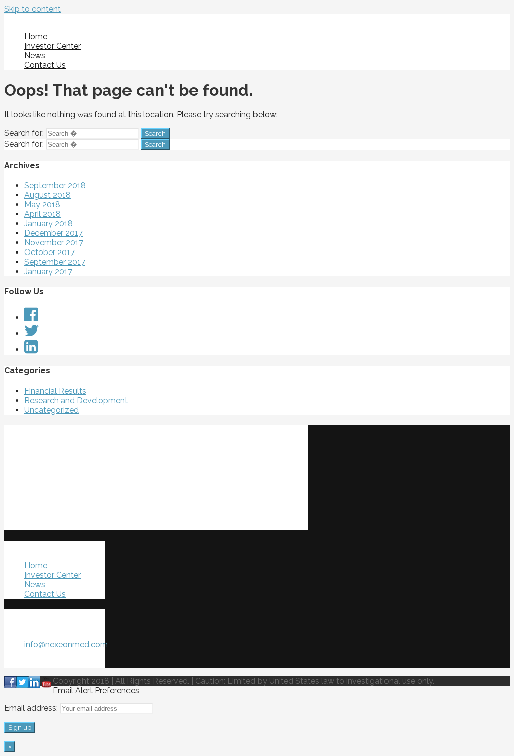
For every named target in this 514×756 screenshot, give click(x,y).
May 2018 (42, 204)
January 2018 (48, 223)
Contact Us (45, 65)
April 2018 (42, 214)
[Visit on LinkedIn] (31, 349)
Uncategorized (51, 410)
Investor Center (52, 46)
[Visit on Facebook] (31, 317)
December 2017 (53, 233)
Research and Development (76, 400)
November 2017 (53, 242)
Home (35, 36)
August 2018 (47, 195)
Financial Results (55, 391)
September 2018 (55, 185)
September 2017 (54, 262)
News (34, 55)
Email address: (32, 708)
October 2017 (49, 252)
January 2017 (48, 271)
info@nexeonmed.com (66, 644)
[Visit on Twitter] (31, 333)
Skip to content (32, 9)
